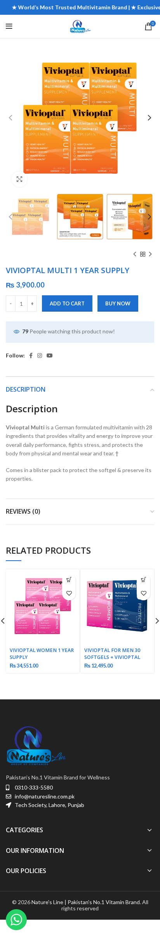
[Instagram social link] (39, 355)
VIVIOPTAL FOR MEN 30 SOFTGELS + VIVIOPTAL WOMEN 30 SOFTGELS (112, 657)
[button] (69, 580)
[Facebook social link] (31, 355)
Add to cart (67, 303)
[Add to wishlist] (69, 593)
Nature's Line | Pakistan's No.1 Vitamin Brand (85, 902)
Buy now (117, 303)
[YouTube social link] (49, 355)
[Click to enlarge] (19, 179)
